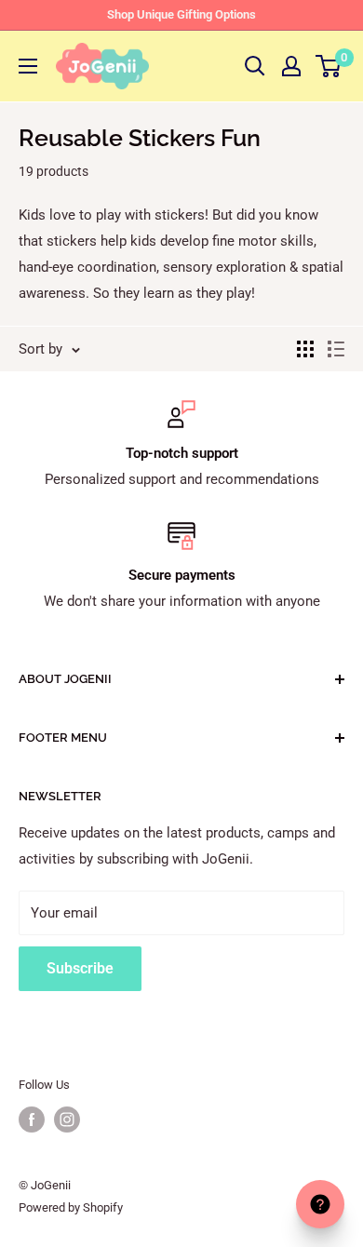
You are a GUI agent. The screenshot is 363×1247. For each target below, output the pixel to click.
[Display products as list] (336, 349)
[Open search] (255, 66)
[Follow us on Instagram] (67, 1119)
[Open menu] (28, 66)
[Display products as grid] (305, 349)
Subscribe (80, 968)
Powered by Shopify (71, 1207)
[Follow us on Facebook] (32, 1119)
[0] (329, 66)
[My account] (291, 66)
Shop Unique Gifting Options (181, 14)
